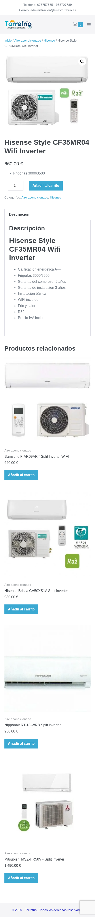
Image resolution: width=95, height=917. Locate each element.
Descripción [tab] (19, 214)
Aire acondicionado (27, 40)
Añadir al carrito (45, 185)
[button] (82, 62)
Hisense (49, 40)
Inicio (8, 40)
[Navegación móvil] (89, 24)
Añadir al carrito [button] (21, 475)
